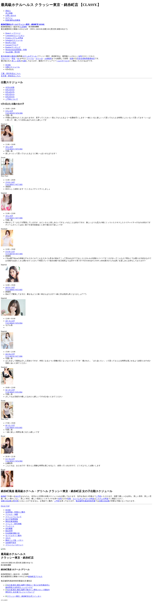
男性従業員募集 (11, 521)
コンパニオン (14, 36)
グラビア (11, 45)
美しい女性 (16, 61)
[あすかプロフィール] (13, 315)
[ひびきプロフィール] (13, 282)
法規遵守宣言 (10, 543)
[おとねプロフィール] (7, 486)
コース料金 (89, 499)
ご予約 (98, 496)
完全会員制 (81, 58)
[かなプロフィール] (7, 141)
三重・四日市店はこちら (11, 73)
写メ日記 (10, 43)
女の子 (18, 496)
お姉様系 (48, 58)
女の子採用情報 (11, 519)
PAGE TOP (5, 506)
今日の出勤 (9, 87)
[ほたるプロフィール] (7, 348)
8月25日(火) (10, 94)
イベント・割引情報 (13, 524)
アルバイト (5, 58)
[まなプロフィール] (7, 246)
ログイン (9, 18)
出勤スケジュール (12, 67)
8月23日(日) (10, 90)
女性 (80, 56)
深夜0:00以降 (6, 501)
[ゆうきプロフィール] (7, 417)
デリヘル (33, 56)
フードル (30, 58)
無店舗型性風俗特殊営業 (85, 501)
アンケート (9, 526)
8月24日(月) (10, 92)
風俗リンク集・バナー (14, 540)
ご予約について (11, 99)
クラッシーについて (13, 517)
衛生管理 (9, 531)
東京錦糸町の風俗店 (9, 56)
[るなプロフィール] (7, 174)
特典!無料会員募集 (12, 20)
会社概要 (9, 528)
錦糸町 (3, 496)
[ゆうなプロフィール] (7, 453)
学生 (13, 58)
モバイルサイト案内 (13, 535)
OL (18, 58)
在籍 (71, 58)
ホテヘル (26, 56)
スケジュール (14, 40)
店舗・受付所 (12, 52)
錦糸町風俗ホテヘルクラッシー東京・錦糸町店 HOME (23, 24)
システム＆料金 (14, 38)
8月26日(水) (10, 97)
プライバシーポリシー (14, 545)
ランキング (12, 47)
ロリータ (39, 58)
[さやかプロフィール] (6, 210)
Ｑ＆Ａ (8, 538)
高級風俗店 (90, 58)
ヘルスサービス (62, 61)
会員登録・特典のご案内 (15, 512)
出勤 (24, 61)
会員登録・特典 (16, 50)
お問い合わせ (10, 15)
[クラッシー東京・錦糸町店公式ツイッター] (23, 596)
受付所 (15, 501)
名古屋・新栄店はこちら (11, 76)
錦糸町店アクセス (35, 576)
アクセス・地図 (11, 514)
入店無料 (23, 27)
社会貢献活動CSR (12, 533)
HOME (8, 65)
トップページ (12, 33)
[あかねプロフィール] (7, 384)
